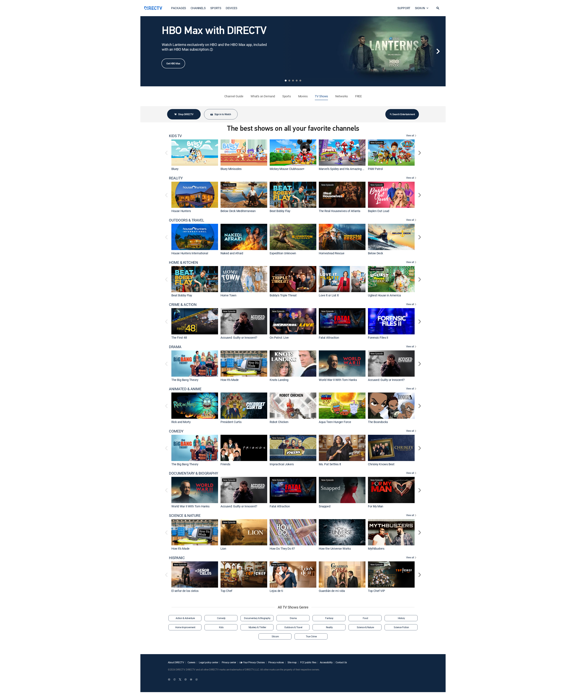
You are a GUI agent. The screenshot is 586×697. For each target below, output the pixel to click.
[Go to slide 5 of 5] (300, 80)
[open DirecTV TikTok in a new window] (196, 679)
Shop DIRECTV (185, 114)
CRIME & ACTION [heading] (182, 304)
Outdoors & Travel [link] (293, 627)
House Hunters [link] (181, 211)
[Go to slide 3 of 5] (293, 80)
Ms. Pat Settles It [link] (330, 464)
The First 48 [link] (179, 337)
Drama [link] (293, 618)
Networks (341, 96)
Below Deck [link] (375, 253)
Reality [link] (329, 627)
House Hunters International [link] (189, 253)
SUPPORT (403, 8)
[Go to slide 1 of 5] (286, 80)
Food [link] (365, 618)
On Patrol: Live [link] (279, 337)
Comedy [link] (221, 618)
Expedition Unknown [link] (283, 253)
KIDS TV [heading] (175, 135)
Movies (303, 96)
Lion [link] (223, 548)
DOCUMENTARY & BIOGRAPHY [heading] (193, 473)
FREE (358, 96)
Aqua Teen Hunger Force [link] (335, 422)
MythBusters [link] (376, 548)
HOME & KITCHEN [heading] (183, 262)
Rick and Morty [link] (180, 422)
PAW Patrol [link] (375, 169)
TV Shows (321, 96)
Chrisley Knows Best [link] (381, 464)
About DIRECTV (176, 662)
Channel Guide (233, 96)
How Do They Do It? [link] (282, 548)
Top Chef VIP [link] (376, 591)
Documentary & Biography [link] (257, 618)
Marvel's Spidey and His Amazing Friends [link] (345, 169)
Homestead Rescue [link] (331, 253)
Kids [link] (221, 627)
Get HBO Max (173, 63)
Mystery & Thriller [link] (257, 627)
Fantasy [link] (329, 618)
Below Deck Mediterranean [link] (238, 211)
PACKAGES (178, 8)
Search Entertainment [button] (403, 114)
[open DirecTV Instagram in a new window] (185, 679)
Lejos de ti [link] (276, 591)
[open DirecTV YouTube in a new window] (191, 679)
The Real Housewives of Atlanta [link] (339, 211)
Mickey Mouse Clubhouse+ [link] (287, 169)
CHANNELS (198, 8)
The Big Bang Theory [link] (184, 380)
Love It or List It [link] (329, 295)
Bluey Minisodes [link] (231, 169)
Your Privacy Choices (254, 662)
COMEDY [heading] (176, 431)
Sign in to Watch (222, 114)
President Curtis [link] (231, 422)
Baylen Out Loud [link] (378, 211)
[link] (194, 152)
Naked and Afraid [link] (232, 253)
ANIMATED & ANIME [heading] (185, 389)
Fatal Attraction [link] (329, 337)
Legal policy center (208, 662)
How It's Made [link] (230, 380)
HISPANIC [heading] (177, 557)
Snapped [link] (324, 506)
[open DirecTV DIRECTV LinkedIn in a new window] (169, 679)
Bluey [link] (174, 169)
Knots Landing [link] (279, 380)
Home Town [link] (228, 295)
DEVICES (231, 8)
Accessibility (326, 662)
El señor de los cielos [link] (184, 591)
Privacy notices (276, 662)
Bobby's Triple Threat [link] (283, 295)
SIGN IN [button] (420, 8)
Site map (292, 662)
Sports (286, 96)
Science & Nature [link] (365, 627)
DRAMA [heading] (175, 346)
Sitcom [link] (275, 636)
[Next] (438, 51)
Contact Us (341, 662)
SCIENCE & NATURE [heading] (185, 515)
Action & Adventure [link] (185, 618)
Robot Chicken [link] (279, 422)
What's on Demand (263, 96)
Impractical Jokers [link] (282, 464)
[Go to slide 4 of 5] (297, 80)
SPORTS (215, 8)
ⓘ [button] (211, 49)
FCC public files (308, 662)
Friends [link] (225, 464)
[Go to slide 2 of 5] (289, 80)
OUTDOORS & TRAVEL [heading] (186, 220)
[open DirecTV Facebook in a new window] (174, 679)
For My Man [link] (375, 506)
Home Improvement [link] (185, 627)
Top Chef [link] (226, 591)
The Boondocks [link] (378, 422)
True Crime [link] (311, 636)
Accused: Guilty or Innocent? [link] (239, 337)
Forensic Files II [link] (378, 337)
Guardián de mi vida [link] (332, 591)
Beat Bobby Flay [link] (280, 211)
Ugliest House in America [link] (384, 295)
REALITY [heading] (176, 178)
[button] (438, 8)
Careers (191, 662)
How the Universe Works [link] (335, 548)
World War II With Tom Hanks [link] (338, 380)
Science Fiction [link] (401, 627)
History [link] (401, 618)
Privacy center (228, 662)
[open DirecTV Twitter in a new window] (180, 679)
